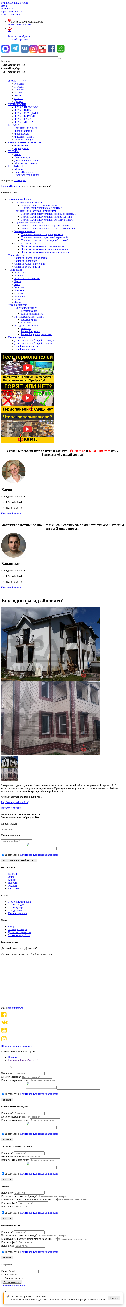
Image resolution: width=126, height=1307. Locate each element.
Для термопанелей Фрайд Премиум (34, 340)
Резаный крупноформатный (36, 334)
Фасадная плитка (17, 305)
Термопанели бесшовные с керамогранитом (45, 225)
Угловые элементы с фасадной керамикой (44, 237)
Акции (12, 879)
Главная (12, 873)
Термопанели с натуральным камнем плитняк (46, 216)
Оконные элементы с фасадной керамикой (45, 249)
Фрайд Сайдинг (17, 255)
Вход (4, 5)
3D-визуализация (17, 929)
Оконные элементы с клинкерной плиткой (45, 252)
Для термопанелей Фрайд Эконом (33, 343)
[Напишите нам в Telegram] (15, 51)
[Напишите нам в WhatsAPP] (61, 51)
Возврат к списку (11, 807)
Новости (13, 882)
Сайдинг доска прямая (27, 266)
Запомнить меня (14, 1278)
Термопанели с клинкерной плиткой (41, 207)
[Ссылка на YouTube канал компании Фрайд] (42, 51)
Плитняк (26, 328)
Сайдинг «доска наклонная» (30, 263)
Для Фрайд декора (24, 349)
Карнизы (19, 275)
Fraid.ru (5, 2)
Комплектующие (17, 337)
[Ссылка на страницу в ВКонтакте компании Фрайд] (25, 51)
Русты (17, 281)
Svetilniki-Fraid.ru (19, 2)
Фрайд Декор (15, 269)
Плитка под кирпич (25, 307)
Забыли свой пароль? (13, 1285)
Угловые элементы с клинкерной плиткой (44, 240)
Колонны (19, 296)
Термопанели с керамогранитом (39, 205)
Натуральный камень (26, 325)
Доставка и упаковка (19, 932)
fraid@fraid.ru (15, 1007)
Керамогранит (29, 310)
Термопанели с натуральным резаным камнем (47, 219)
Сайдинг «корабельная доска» (31, 257)
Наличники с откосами (27, 278)
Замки (17, 302)
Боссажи (19, 290)
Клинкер (26, 322)
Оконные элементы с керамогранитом (42, 246)
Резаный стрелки (30, 331)
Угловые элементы (24, 231)
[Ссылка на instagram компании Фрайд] (33, 51)
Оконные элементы (25, 243)
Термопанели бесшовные (28, 222)
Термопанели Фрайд (19, 199)
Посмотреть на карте (19, 24)
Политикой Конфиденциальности (39, 854)
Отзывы (12, 885)
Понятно (114, 1298)
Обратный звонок (11, 513)
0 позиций (20, 180)
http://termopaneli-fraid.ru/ (14, 802)
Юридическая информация (16, 1046)
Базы (17, 299)
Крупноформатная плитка (29, 316)
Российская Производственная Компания (11, 11)
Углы (17, 284)
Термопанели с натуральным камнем (35, 210)
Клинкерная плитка (32, 313)
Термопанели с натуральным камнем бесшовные (48, 213)
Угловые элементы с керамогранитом (42, 234)
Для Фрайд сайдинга (26, 346)
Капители (19, 287)
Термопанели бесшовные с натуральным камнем (48, 228)
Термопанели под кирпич (28, 202)
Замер (11, 926)
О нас (11, 876)
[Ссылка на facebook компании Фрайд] (52, 51)
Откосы (18, 293)
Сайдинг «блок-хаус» (26, 260)
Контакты (13, 888)
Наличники (20, 272)
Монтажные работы (19, 935)
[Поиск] (59, 58)
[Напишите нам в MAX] (5, 51)
